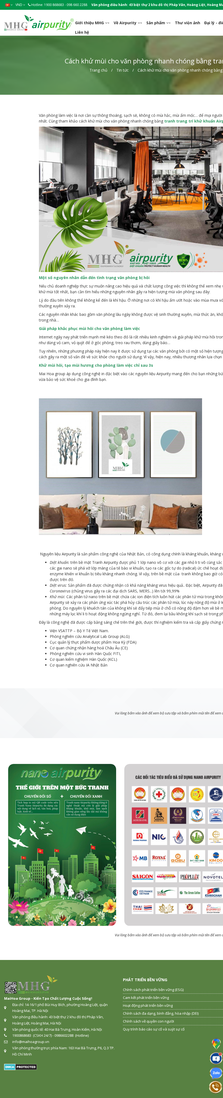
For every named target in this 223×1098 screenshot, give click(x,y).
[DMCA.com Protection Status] (20, 1066)
